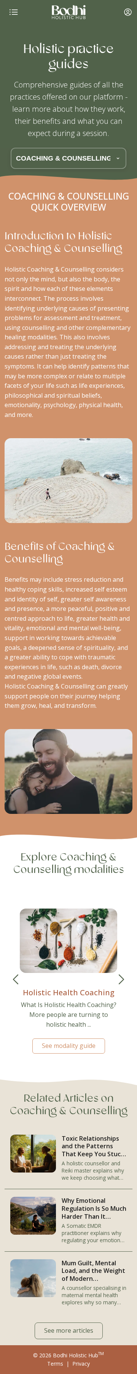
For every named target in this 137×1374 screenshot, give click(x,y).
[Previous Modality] (15, 979)
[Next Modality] (121, 979)
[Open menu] (14, 12)
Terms (55, 1363)
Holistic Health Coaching (69, 992)
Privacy (81, 1363)
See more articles (68, 1330)
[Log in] (127, 12)
